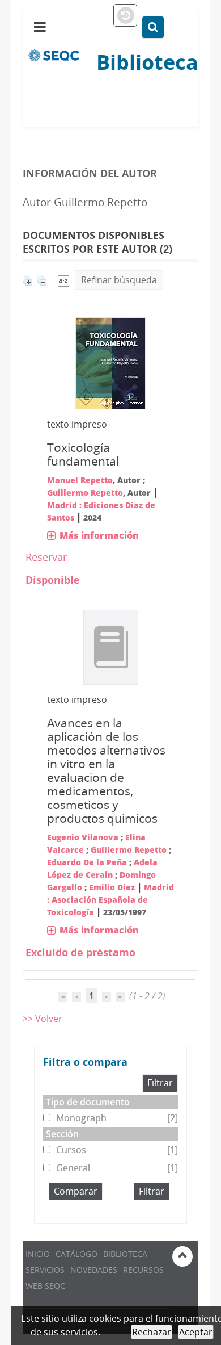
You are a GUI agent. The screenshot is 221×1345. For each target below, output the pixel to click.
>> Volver (42, 1018)
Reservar (46, 557)
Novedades (93, 1269)
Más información (99, 535)
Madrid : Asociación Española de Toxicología (110, 899)
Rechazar (151, 1332)
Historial (125, 16)
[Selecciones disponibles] (63, 280)
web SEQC (45, 1285)
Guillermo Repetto (85, 492)
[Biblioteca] (53, 54)
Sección (62, 1134)
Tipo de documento (88, 1102)
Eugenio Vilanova (82, 837)
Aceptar (195, 1332)
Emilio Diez (112, 887)
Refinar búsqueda (119, 280)
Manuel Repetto (80, 480)
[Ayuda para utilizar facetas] (138, 1063)
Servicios (45, 1269)
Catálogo (76, 1253)
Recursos (143, 1269)
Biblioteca (125, 1253)
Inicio (38, 1253)
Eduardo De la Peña (87, 862)
